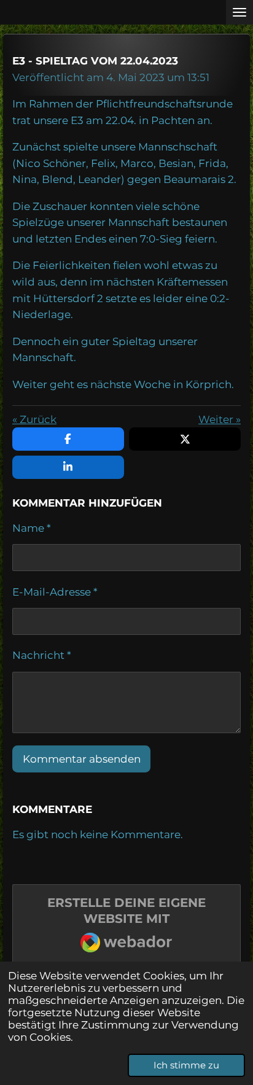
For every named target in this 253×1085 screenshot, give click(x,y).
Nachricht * (41, 655)
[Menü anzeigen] (239, 12)
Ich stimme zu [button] (186, 1065)
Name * (31, 528)
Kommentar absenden (82, 759)
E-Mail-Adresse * (55, 592)
